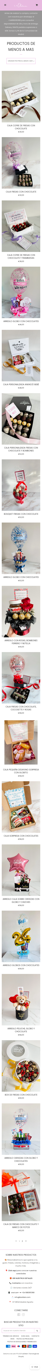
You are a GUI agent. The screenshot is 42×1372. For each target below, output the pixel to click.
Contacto (35, 1336)
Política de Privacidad (25, 1339)
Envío (12, 1339)
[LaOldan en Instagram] (23, 1315)
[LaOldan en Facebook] (18, 1315)
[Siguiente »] (26, 1241)
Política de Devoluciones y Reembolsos (22, 1342)
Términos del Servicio (11, 1336)
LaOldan (25, 1354)
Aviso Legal (25, 1336)
